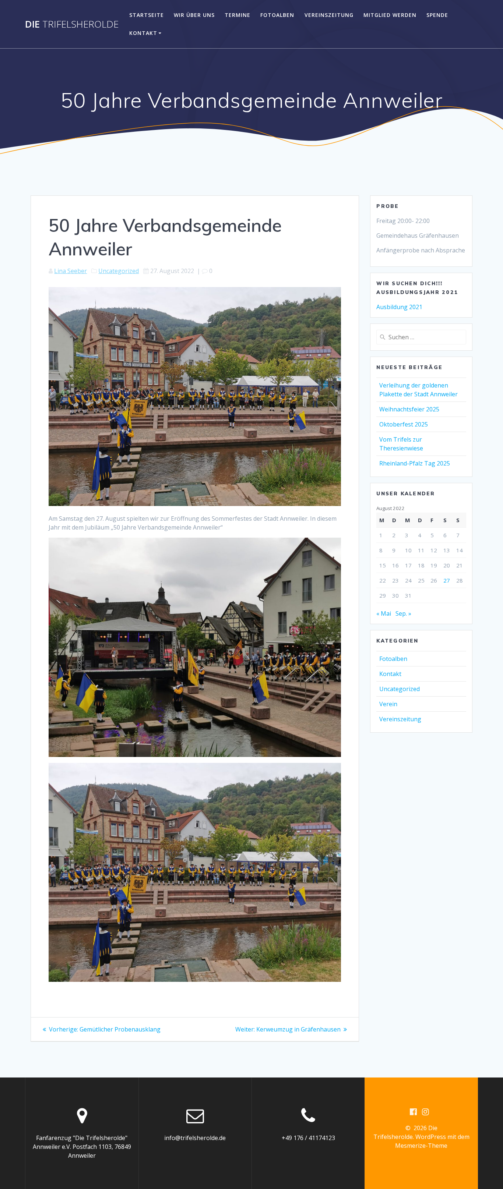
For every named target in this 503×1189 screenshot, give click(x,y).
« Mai (383, 613)
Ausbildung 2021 (399, 307)
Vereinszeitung (329, 14)
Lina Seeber (70, 271)
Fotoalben (277, 14)
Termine (237, 14)
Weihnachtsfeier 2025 (409, 409)
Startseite (146, 14)
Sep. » (403, 613)
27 (446, 580)
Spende (437, 14)
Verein (388, 704)
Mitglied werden (389, 14)
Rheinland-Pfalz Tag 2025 (414, 463)
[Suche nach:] (421, 337)
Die (72, 24)
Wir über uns (194, 14)
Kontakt (143, 32)
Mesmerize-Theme (421, 1146)
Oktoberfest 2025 (403, 424)
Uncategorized (118, 271)
